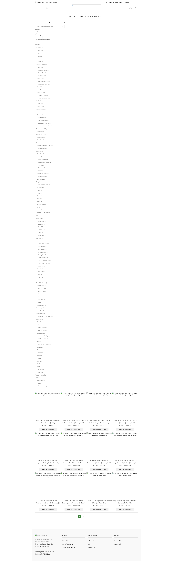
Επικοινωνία (124, 2)
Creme (40, 294)
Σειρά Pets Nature (42, 140)
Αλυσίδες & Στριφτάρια (43, 212)
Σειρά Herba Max (42, 148)
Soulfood (40, 61)
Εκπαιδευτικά (40, 187)
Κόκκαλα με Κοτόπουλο (44, 123)
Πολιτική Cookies (67, 544)
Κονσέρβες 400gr (43, 255)
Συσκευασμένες (42, 386)
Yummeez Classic (43, 95)
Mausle (40, 296)
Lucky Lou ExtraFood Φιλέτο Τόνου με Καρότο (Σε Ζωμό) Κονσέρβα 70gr (125, 422)
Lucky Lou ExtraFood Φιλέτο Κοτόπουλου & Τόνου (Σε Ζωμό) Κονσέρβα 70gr (73, 463)
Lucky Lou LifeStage (43, 243)
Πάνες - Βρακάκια (43, 159)
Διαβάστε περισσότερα (48, 429)
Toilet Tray (41, 165)
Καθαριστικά (41, 168)
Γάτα (81, 16)
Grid (36, 31)
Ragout (40, 274)
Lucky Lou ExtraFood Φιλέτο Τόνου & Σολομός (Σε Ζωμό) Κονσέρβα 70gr (74, 422)
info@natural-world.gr (46, 544)
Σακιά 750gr (41, 227)
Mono (39, 59)
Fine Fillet (40, 277)
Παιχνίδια (38, 182)
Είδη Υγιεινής (39, 151)
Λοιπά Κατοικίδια (94, 16)
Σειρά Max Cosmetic (42, 173)
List (36, 33)
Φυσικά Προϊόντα (41, 134)
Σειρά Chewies (41, 87)
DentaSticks (39, 101)
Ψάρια (37, 377)
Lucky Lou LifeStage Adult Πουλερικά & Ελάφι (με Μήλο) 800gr (125, 502)
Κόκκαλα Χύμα (41, 115)
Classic (40, 56)
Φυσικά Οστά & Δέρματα (43, 128)
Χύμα (39, 383)
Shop (46, 22)
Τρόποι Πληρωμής (120, 541)
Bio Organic (41, 271)
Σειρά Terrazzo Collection (44, 184)
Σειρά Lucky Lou (41, 221)
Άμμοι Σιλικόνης (42, 327)
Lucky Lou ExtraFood (44, 263)
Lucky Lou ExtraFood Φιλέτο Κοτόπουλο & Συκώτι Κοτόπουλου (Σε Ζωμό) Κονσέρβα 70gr (48, 503)
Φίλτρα (38, 24)
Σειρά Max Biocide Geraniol (45, 145)
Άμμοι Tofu (41, 324)
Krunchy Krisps (42, 291)
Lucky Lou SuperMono (44, 260)
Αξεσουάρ (39, 201)
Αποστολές (117, 544)
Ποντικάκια (40, 350)
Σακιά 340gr (41, 224)
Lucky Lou (40, 241)
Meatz (39, 302)
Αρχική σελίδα (39, 22)
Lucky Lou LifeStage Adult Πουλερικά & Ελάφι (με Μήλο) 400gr (99, 502)
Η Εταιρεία (110, 2)
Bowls (38, 207)
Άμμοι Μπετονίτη (42, 330)
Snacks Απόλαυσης (43, 70)
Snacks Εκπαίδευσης (44, 73)
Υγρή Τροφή (39, 47)
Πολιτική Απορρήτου (68, 541)
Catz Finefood (41, 269)
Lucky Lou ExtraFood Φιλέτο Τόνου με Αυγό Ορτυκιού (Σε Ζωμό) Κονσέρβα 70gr (125, 463)
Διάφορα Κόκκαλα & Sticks (45, 126)
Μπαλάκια (40, 352)
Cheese (40, 89)
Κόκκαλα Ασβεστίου (43, 120)
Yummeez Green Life (44, 98)
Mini (39, 53)
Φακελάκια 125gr (42, 246)
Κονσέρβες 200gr (43, 252)
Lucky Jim (40, 50)
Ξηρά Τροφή (39, 218)
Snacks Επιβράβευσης (44, 81)
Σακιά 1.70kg (41, 229)
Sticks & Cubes (42, 288)
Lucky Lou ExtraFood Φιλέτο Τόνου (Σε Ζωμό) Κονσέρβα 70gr (48, 422)
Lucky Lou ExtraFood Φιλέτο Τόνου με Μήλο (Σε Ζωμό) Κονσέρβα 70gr (99, 422)
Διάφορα (39, 198)
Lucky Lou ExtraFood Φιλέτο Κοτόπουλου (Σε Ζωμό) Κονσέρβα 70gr (99, 462)
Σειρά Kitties (40, 322)
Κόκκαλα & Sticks (41, 109)
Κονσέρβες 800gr (43, 257)
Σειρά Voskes (40, 78)
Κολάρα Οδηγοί (41, 204)
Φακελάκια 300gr (42, 249)
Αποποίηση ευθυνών (68, 547)
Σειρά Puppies (41, 154)
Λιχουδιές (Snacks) (41, 64)
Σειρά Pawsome (41, 235)
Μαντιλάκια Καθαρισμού (44, 162)
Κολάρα (39, 364)
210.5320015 (44, 546)
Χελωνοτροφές (41, 380)
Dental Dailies (42, 75)
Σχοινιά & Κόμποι (42, 196)
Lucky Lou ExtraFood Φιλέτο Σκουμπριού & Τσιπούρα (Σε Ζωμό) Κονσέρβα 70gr (73, 503)
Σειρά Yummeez (41, 92)
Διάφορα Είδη (41, 179)
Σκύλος (73, 16)
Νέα (116, 2)
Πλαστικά (39, 193)
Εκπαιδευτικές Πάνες (44, 156)
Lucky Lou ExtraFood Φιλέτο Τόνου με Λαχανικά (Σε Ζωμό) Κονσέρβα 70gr (48, 462)
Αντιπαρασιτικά (40, 142)
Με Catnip (40, 347)
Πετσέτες (40, 170)
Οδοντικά (39, 190)
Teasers (39, 358)
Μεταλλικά (41, 210)
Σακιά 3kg (40, 232)
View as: (37, 29)
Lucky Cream (41, 266)
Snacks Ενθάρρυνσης (44, 84)
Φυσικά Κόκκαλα (42, 117)
